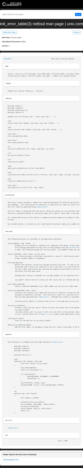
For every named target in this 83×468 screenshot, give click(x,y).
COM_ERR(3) (8, 59)
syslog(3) (42, 314)
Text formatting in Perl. (11, 460)
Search (78, 14)
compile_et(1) (42, 207)
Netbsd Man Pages (9, 32)
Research (76, 32)
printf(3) (73, 247)
